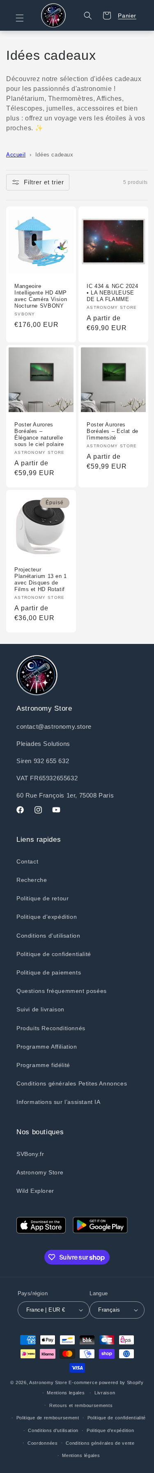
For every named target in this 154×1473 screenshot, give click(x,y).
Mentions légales (81, 1455)
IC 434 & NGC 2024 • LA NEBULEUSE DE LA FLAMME (112, 292)
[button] (25, 18)
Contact (27, 861)
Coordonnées (43, 1443)
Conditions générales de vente (100, 1443)
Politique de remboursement (47, 1417)
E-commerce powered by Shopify (106, 1382)
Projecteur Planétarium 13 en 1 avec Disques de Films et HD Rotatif (40, 580)
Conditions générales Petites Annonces (71, 1083)
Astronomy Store (40, 1172)
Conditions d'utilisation (48, 935)
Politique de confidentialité (53, 954)
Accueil (15, 155)
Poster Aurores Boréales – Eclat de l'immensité (112, 431)
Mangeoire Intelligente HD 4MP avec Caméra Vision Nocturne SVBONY (40, 296)
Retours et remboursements (81, 1405)
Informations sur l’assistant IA (58, 1102)
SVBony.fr (30, 1154)
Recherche (31, 880)
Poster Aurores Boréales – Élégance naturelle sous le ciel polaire (39, 435)
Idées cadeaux (54, 155)
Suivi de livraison (40, 1009)
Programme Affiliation (46, 1046)
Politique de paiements (48, 972)
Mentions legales (66, 1392)
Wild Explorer (35, 1190)
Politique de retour (42, 898)
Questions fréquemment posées (61, 991)
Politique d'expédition (46, 916)
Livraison (104, 1392)
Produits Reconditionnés (50, 1028)
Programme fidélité (43, 1065)
